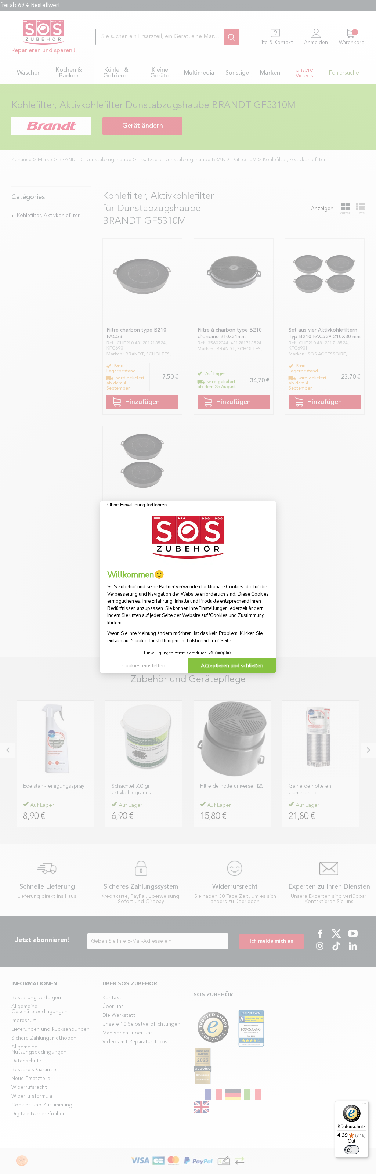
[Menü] (364, 1105)
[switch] (351, 1149)
